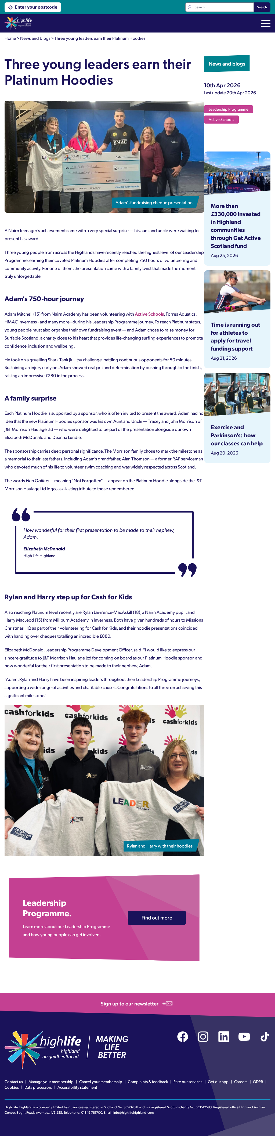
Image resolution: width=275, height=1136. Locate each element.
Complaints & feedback (148, 1081)
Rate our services (187, 1081)
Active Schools (149, 314)
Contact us (14, 1081)
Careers (240, 1081)
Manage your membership (51, 1081)
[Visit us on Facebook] (183, 1037)
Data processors (38, 1087)
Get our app (218, 1081)
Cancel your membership (100, 1081)
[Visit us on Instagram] (203, 1037)
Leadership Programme (228, 109)
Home (10, 38)
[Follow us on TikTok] (265, 1037)
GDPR (258, 1081)
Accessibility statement (77, 1087)
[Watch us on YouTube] (244, 1037)
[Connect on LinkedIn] (224, 1037)
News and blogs (35, 38)
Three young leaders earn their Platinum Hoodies (100, 38)
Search (262, 7)
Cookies (12, 1087)
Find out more (157, 917)
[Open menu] (265, 24)
